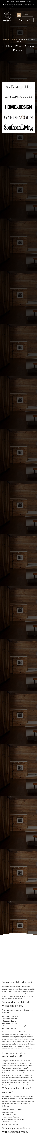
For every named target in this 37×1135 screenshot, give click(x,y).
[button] (19, 15)
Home (3, 39)
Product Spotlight (11, 39)
